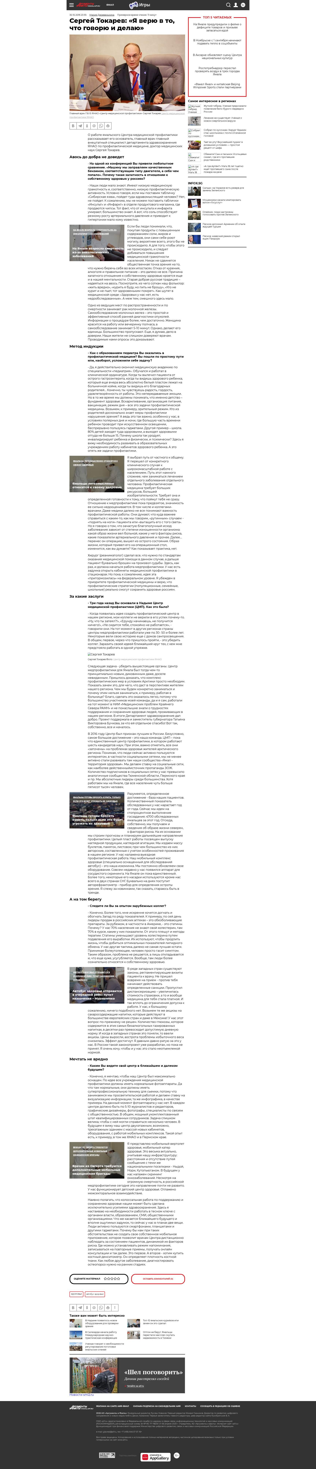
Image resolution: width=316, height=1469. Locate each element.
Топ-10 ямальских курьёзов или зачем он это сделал (161, 1322)
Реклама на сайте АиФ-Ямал (112, 1406)
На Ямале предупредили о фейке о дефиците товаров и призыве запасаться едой (217, 27)
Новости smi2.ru (81, 1394)
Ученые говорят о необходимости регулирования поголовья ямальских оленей (104, 1346)
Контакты (190, 1406)
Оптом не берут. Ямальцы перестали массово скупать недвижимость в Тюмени (159, 1335)
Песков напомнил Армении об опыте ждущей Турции (224, 225)
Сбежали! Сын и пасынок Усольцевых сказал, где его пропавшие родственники (225, 157)
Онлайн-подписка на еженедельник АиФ (157, 1406)
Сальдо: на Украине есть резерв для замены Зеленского (223, 189)
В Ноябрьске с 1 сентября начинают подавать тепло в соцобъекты (217, 42)
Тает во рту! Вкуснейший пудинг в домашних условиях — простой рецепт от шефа (223, 145)
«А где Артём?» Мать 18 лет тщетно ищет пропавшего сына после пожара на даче (223, 169)
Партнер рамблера (127, 1455)
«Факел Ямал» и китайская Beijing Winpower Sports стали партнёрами (217, 86)
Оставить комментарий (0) (158, 1279)
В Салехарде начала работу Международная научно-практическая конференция (101, 1335)
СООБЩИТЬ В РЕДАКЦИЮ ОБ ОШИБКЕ (220, 1406)
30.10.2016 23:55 (77, 15)
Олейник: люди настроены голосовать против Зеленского (221, 213)
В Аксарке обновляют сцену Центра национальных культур (217, 57)
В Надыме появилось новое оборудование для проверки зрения (101, 1323)
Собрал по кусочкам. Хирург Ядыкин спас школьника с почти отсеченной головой (225, 133)
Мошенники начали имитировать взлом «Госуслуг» (222, 201)
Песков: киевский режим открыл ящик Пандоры (221, 237)
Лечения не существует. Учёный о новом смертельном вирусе (223, 119)
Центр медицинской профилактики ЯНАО (137, 659)
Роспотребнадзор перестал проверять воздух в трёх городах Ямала (217, 71)
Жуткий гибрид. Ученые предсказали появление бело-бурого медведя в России (225, 108)
